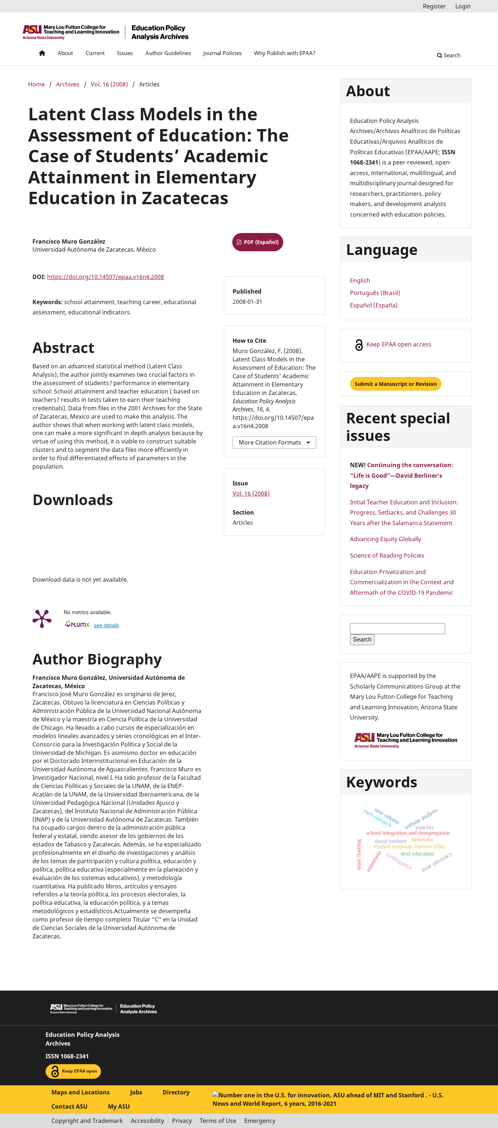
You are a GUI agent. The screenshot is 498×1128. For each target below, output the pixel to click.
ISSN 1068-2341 (67, 1056)
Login (463, 6)
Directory (176, 1092)
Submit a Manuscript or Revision (396, 383)
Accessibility (147, 1121)
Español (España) (374, 305)
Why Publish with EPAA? (285, 53)
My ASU (119, 1106)
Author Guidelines (168, 53)
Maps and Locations (80, 1092)
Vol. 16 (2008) (109, 84)
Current (95, 53)
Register (434, 6)
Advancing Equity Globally (385, 539)
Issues (125, 53)
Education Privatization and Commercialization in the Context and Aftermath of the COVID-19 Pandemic (402, 582)
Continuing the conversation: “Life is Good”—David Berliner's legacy (401, 475)
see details (106, 625)
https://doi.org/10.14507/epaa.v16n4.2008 (105, 277)
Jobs (136, 1092)
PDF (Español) (260, 242)
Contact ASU (69, 1106)
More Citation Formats (270, 442)
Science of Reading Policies (387, 555)
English (360, 280)
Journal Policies (222, 53)
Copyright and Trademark (87, 1121)
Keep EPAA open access (398, 344)
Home (36, 84)
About (65, 53)
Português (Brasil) (375, 293)
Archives (67, 84)
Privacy (182, 1121)
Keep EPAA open (79, 1071)
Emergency (259, 1121)
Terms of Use (218, 1121)
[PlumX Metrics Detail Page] (42, 618)
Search (451, 55)
